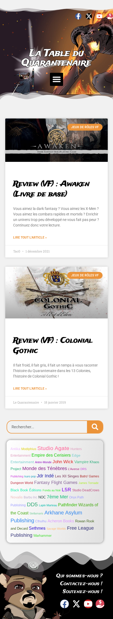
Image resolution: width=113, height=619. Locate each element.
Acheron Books (61, 521)
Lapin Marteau (48, 505)
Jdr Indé (45, 475)
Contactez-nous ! (81, 583)
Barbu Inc (30, 497)
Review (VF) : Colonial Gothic (52, 345)
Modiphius (28, 449)
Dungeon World (22, 483)
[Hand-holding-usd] (110, 16)
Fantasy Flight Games (56, 482)
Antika (15, 449)
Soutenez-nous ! (82, 591)
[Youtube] (99, 16)
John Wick (63, 461)
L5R (66, 489)
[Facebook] (64, 604)
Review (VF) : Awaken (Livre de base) (51, 189)
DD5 (32, 504)
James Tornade (89, 482)
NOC (42, 497)
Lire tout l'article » (30, 237)
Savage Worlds (56, 528)
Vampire (81, 462)
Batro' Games (89, 476)
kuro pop (30, 476)
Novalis (17, 497)
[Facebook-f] (78, 16)
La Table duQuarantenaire (56, 58)
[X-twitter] (89, 16)
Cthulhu (41, 521)
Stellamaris (36, 513)
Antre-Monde (43, 462)
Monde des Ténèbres (44, 468)
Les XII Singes (67, 476)
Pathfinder (67, 504)
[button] (56, 79)
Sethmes (37, 528)
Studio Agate (53, 448)
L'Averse (73, 469)
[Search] (95, 427)
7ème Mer (57, 496)
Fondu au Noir (52, 490)
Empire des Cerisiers (51, 455)
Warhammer (42, 536)
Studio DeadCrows (85, 490)
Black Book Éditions (26, 490)
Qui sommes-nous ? (79, 576)
